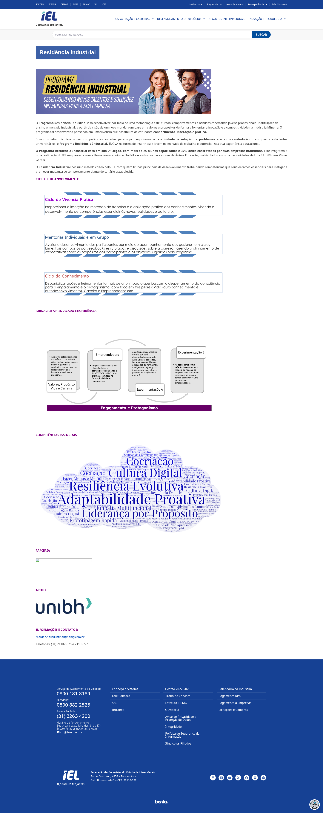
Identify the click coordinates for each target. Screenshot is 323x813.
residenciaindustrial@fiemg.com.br (60, 637)
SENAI (86, 4)
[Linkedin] (221, 777)
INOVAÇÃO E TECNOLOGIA (265, 19)
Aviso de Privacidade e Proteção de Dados (180, 718)
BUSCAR (261, 35)
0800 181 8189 (73, 693)
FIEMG (52, 4)
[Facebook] (246, 777)
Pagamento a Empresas (235, 703)
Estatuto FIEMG (176, 703)
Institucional (195, 4)
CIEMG (64, 4)
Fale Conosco (279, 4)
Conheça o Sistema (125, 689)
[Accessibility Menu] (314, 804)
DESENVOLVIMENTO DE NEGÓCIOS (179, 19)
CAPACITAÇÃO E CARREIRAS (132, 19)
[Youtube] (230, 777)
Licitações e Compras (233, 710)
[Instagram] (213, 777)
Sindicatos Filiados (178, 743)
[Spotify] (263, 777)
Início (40, 4)
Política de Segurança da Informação (182, 735)
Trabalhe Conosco (177, 696)
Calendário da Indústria (235, 689)
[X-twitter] (238, 777)
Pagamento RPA (230, 696)
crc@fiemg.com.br (71, 732)
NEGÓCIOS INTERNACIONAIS (226, 19)
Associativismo (234, 4)
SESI (75, 4)
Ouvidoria (172, 710)
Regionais (212, 4)
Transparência (256, 4)
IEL (96, 4)
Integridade (173, 727)
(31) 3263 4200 (73, 716)
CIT (104, 4)
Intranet (118, 710)
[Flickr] (255, 777)
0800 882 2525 (73, 704)
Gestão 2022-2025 (177, 689)
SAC (114, 703)
